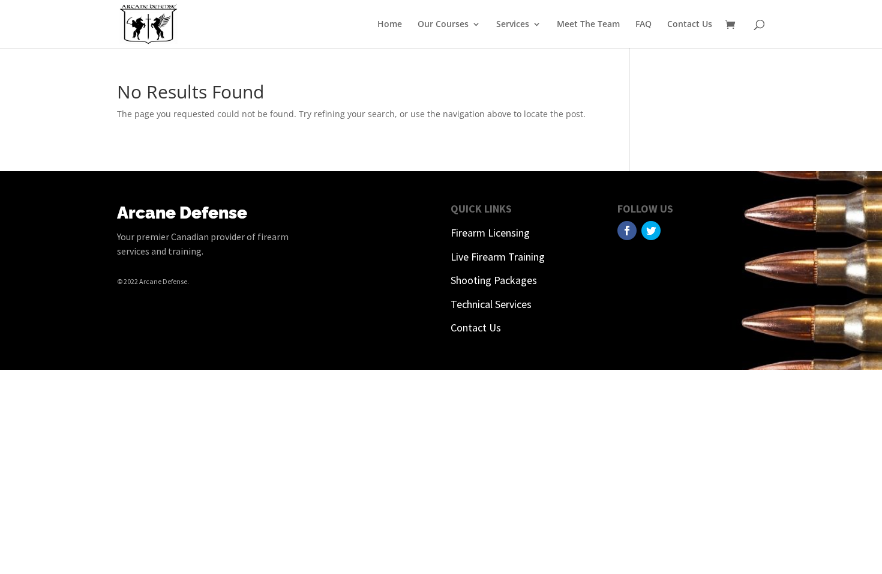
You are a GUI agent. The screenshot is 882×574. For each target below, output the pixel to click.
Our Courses (443, 24)
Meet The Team (588, 24)
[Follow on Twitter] (651, 230)
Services (512, 24)
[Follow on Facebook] (627, 230)
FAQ (643, 24)
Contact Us (689, 24)
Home (389, 24)
